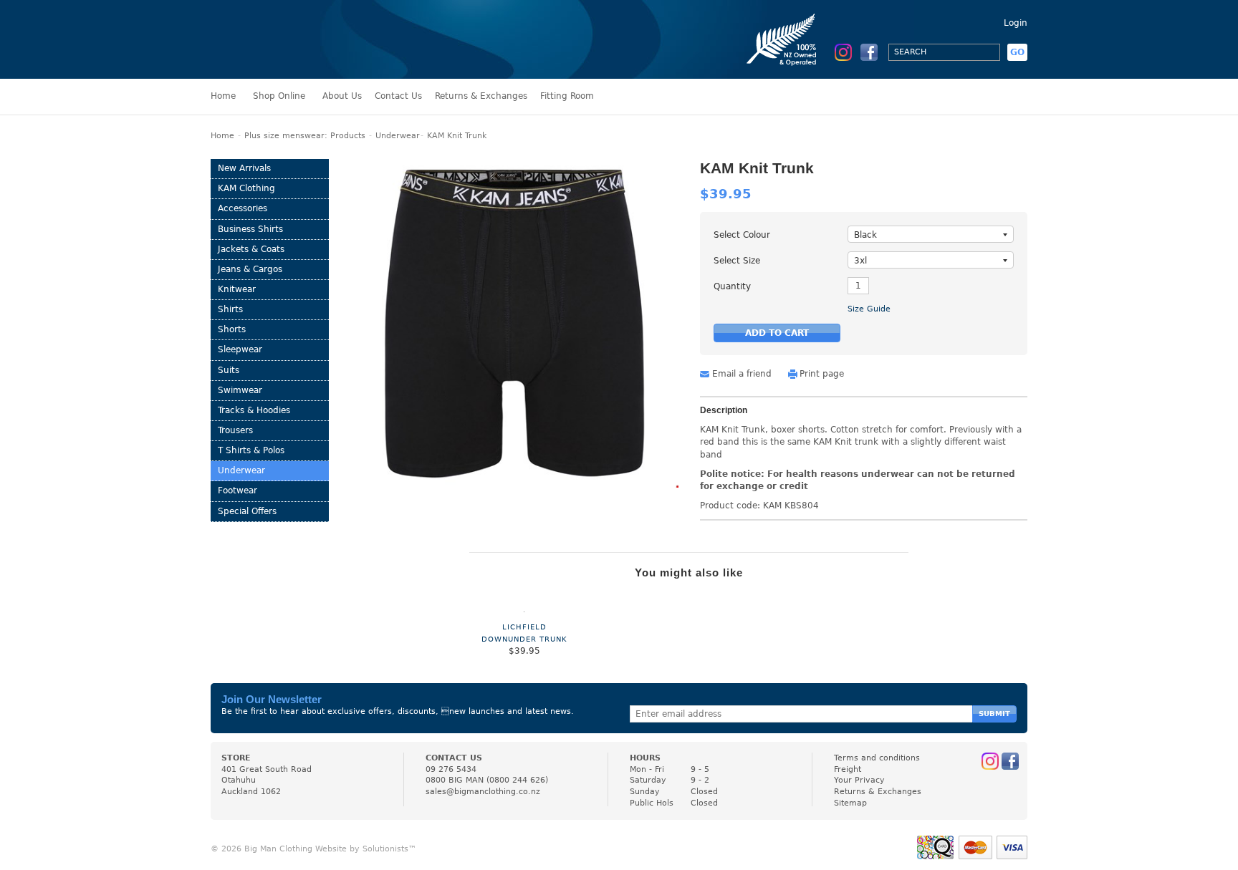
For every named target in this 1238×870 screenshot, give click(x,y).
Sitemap (850, 803)
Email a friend (742, 373)
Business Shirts (250, 229)
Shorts (232, 329)
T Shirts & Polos (251, 450)
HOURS (645, 758)
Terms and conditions (877, 758)
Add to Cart (777, 333)
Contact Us (398, 96)
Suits (228, 370)
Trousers (235, 430)
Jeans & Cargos (250, 269)
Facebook (869, 52)
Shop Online (279, 96)
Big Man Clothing (274, 39)
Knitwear (237, 289)
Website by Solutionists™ (365, 849)
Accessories (242, 208)
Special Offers (247, 511)
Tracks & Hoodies (254, 410)
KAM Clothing (246, 188)
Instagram (843, 52)
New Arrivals (244, 168)
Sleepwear (240, 349)
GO (1017, 52)
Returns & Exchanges (481, 96)
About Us (342, 96)
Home (223, 96)
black (865, 235)
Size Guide (869, 309)
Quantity (732, 286)
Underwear (397, 135)
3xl (860, 261)
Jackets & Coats (251, 249)
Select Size (737, 261)
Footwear (237, 490)
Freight (847, 769)
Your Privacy (859, 780)
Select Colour (742, 235)
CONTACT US (454, 758)
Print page (822, 374)
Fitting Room (567, 96)
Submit (994, 713)
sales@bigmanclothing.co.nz (483, 791)
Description (723, 410)
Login (1015, 23)
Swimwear (240, 390)
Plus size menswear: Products (304, 135)
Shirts (230, 309)
